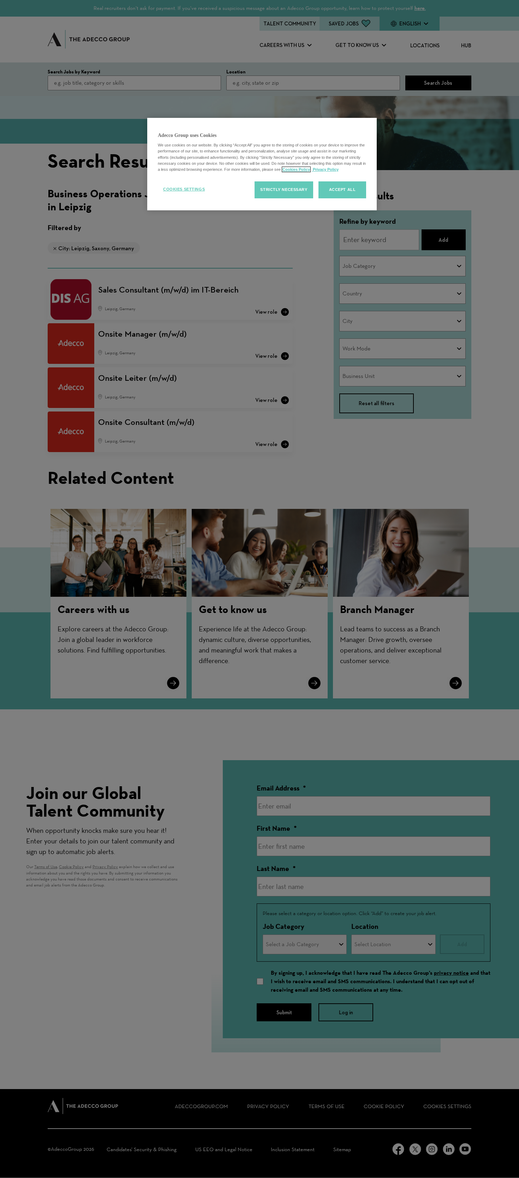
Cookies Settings (184, 189)
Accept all (342, 189)
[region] (262, 164)
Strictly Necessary (283, 189)
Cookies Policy (296, 169)
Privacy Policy (325, 169)
